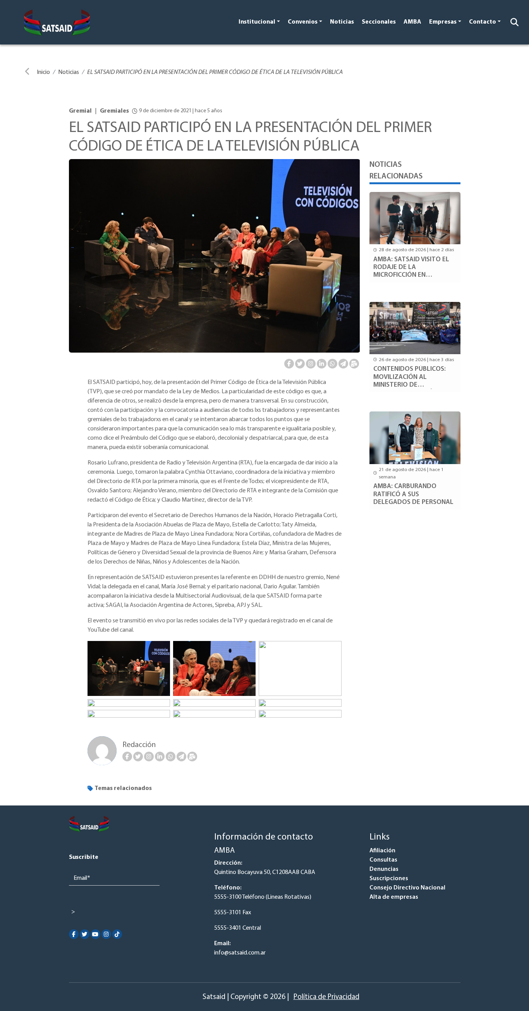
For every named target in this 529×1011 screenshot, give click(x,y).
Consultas (383, 860)
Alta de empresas (393, 897)
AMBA (412, 22)
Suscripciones (388, 879)
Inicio (43, 72)
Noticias (342, 22)
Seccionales (379, 22)
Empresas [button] (443, 22)
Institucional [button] (257, 22)
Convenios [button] (303, 22)
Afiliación (382, 851)
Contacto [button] (482, 22)
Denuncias (383, 869)
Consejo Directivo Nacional (407, 888)
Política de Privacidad (326, 997)
